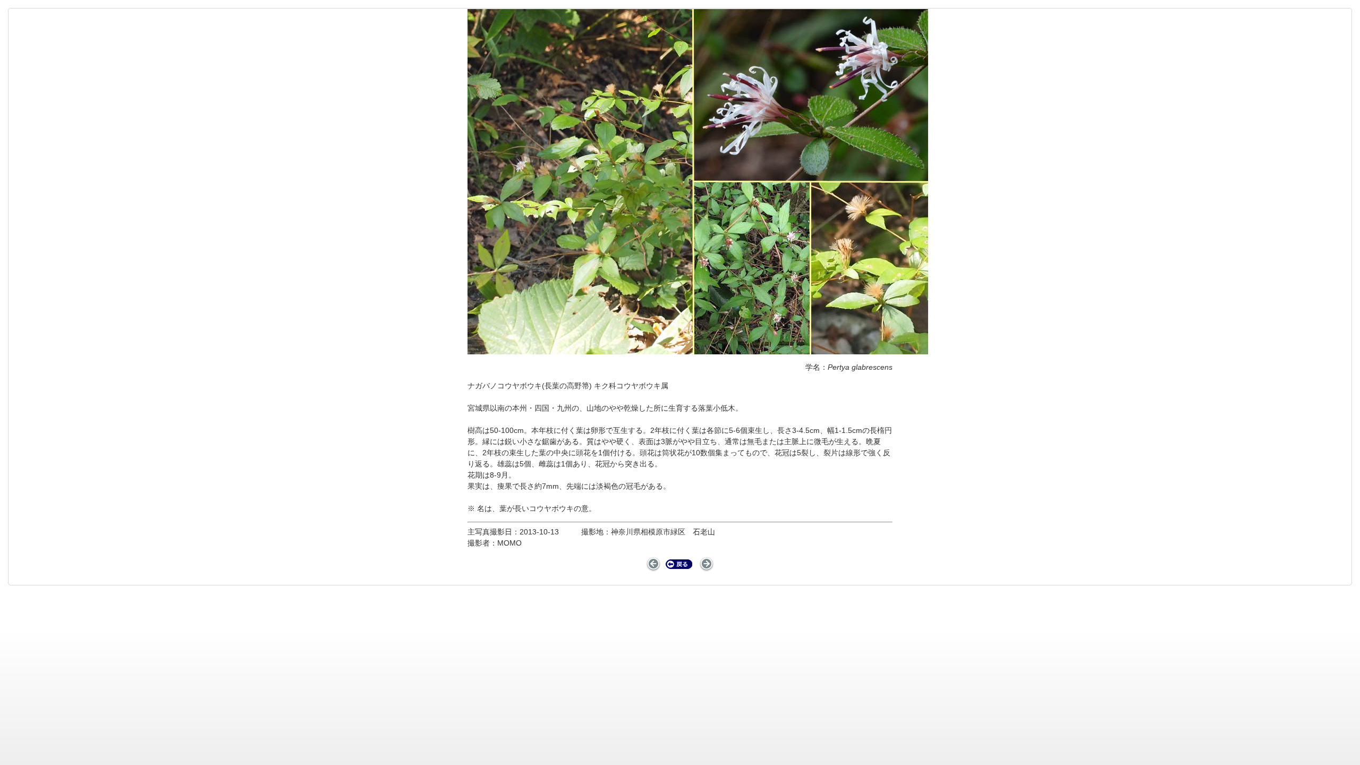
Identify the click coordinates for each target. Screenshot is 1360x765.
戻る (679, 564)
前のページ (653, 564)
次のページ (707, 564)
